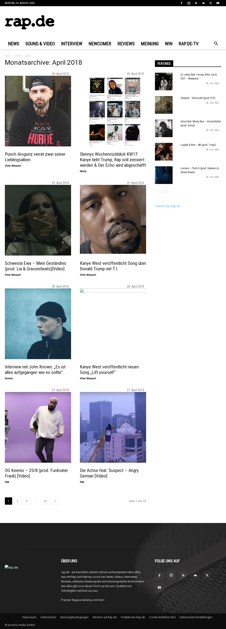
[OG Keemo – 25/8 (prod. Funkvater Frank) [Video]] (40, 427)
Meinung (150, 43)
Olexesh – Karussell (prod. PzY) (198, 98)
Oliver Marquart (13, 165)
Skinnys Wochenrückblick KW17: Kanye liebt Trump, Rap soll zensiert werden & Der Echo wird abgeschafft (113, 160)
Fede (7, 482)
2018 (18, 56)
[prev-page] (157, 190)
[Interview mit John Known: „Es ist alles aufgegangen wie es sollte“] (40, 323)
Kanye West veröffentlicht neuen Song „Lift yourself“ (109, 369)
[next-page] (55, 501)
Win (168, 43)
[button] (216, 44)
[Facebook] (181, 3)
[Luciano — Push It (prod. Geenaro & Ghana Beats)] (164, 175)
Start (8, 56)
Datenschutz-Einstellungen (196, 617)
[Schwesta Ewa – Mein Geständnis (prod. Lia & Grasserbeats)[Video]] (40, 220)
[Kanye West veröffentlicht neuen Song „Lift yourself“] (115, 323)
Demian (9, 378)
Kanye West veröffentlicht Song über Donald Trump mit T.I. (113, 266)
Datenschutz (48, 617)
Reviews (126, 43)
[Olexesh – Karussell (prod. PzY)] (164, 105)
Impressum (29, 617)
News (13, 43)
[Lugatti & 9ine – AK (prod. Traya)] (164, 152)
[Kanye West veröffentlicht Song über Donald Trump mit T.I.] (115, 219)
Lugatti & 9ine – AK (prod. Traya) (198, 144)
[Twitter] (210, 3)
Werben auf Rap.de (105, 617)
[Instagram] (188, 3)
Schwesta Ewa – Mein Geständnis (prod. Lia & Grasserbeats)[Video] (35, 266)
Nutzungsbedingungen (74, 617)
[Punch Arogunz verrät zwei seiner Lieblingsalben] (40, 111)
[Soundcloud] (203, 3)
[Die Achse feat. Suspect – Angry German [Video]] (115, 427)
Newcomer (100, 43)
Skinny (83, 171)
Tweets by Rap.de (167, 206)
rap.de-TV (189, 43)
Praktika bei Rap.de (133, 617)
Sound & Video (40, 43)
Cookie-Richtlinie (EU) (162, 617)
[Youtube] (218, 3)
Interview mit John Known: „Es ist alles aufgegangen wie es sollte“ (35, 369)
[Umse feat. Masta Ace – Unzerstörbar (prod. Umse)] (164, 128)
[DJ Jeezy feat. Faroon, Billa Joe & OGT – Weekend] (164, 81)
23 (45, 501)
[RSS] (196, 3)
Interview (71, 43)
